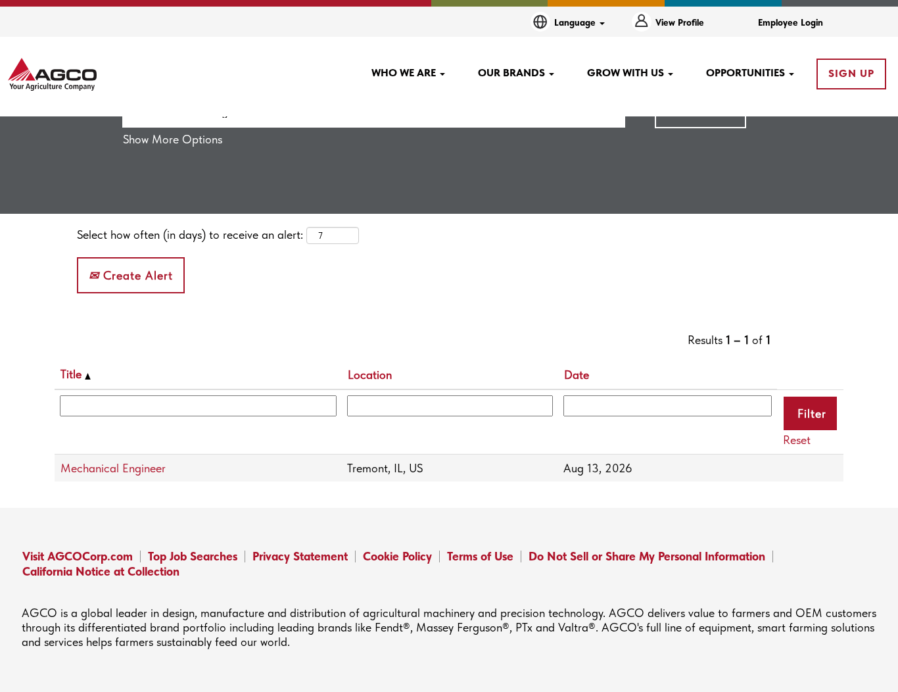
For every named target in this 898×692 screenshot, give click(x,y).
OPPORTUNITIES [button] (747, 72)
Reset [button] (797, 440)
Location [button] (370, 375)
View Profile (679, 22)
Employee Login (790, 22)
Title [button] (72, 374)
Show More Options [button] (172, 139)
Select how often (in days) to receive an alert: (190, 234)
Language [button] (576, 22)
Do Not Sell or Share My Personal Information (647, 556)
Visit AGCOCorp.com (77, 556)
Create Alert (136, 275)
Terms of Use (480, 556)
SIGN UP (851, 73)
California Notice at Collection (100, 571)
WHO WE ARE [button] (404, 72)
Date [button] (576, 375)
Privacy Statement (300, 556)
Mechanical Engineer (113, 468)
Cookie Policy (397, 556)
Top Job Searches (192, 556)
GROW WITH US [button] (627, 72)
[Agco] (52, 74)
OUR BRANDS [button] (513, 72)
